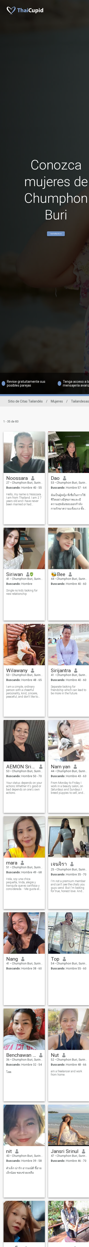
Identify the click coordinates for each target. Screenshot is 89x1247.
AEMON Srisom (21, 767)
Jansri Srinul (65, 1151)
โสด (8, 1072)
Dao (55, 478)
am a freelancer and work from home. (66, 1073)
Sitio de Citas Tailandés (25, 401)
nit (9, 1151)
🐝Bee (58, 574)
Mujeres (57, 401)
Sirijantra (61, 670)
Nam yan (60, 767)
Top (55, 959)
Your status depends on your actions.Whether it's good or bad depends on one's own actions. (24, 788)
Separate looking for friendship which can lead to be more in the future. (68, 690)
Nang (12, 959)
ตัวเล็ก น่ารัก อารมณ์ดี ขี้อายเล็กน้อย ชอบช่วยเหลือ (24, 1170)
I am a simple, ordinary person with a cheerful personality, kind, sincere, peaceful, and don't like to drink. (22, 691)
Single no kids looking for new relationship (21, 592)
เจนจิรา (59, 864)
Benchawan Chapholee (21, 1055)
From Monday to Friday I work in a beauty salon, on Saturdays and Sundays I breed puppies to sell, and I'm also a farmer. (67, 788)
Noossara (17, 478)
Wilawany (17, 670)
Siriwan (14, 574)
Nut (55, 1055)
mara (11, 863)
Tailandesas (80, 401)
